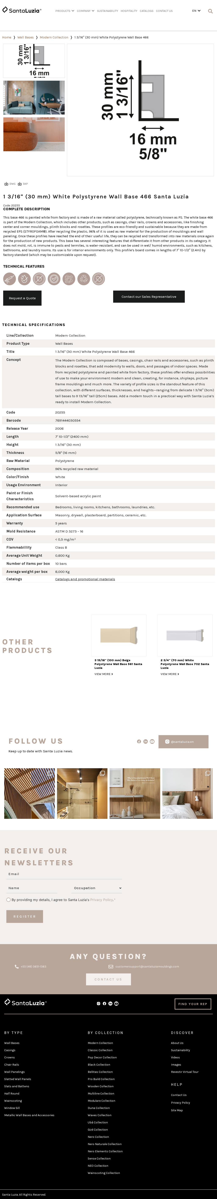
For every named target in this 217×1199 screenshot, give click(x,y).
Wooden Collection (101, 1086)
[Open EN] (199, 10)
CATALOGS (146, 11)
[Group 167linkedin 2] (110, 1004)
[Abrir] (29, 793)
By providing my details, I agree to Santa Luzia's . (63, 900)
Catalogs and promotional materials (85, 579)
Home (6, 37)
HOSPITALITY (129, 11)
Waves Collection (99, 1115)
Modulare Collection (101, 1101)
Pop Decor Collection (102, 1057)
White (60, 477)
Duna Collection (99, 1108)
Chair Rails (11, 1064)
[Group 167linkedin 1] (145, 741)
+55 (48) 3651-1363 (33, 966)
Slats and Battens (16, 1086)
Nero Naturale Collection (105, 1144)
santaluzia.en (29, 772)
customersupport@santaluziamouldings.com (147, 966)
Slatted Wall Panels (17, 1079)
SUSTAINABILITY (107, 11)
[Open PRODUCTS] (72, 11)
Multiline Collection (101, 1093)
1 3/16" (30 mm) (68, 444)
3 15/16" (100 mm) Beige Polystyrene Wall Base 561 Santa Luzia (118, 664)
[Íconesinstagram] (167, 741)
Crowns (9, 1057)
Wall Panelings (14, 1072)
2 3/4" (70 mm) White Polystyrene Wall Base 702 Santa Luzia (185, 664)
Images (176, 1064)
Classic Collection (100, 1050)
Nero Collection (98, 1137)
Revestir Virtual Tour (185, 1072)
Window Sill (12, 1108)
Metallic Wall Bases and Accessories (29, 1115)
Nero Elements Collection (105, 1151)
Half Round (11, 1093)
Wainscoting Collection (104, 1173)
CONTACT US (164, 11)
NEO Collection (98, 1166)
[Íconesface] (139, 741)
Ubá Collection (98, 1122)
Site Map (177, 1110)
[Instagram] (50, 813)
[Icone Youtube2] (152, 741)
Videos (175, 1057)
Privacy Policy (101, 900)
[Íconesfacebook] (104, 1004)
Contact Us (179, 1095)
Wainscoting (13, 1101)
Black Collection (99, 1064)
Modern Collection (54, 37)
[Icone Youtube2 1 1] (116, 1004)
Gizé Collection (98, 1129)
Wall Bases (25, 37)
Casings (9, 1050)
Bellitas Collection (100, 1072)
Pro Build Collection (101, 1079)
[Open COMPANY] (93, 11)
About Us (177, 1043)
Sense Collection (99, 1158)
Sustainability (180, 1050)
